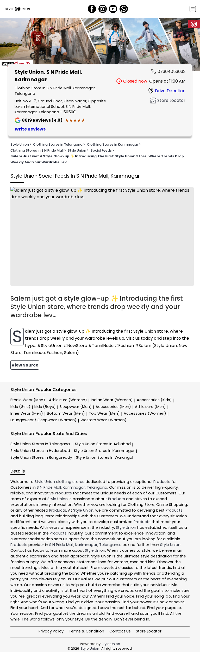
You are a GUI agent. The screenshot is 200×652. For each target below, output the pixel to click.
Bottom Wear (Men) (66, 413)
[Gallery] (100, 45)
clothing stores (70, 481)
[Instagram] (102, 9)
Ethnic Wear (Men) (27, 399)
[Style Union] (17, 8)
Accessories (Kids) (154, 399)
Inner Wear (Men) (26, 413)
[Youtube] (113, 9)
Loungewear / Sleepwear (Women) (43, 420)
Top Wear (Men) (104, 413)
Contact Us (120, 631)
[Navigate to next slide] (193, 45)
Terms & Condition (86, 631)
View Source (24, 365)
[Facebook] (92, 9)
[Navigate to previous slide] (6, 45)
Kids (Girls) (20, 406)
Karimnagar (74, 487)
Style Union (40, 443)
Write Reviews (30, 129)
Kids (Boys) (45, 406)
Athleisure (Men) (150, 406)
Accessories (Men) (113, 406)
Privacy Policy (51, 631)
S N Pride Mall (49, 487)
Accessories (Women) (145, 413)
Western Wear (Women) (103, 420)
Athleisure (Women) (68, 399)
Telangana (97, 487)
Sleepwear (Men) (76, 406)
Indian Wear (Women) (112, 399)
